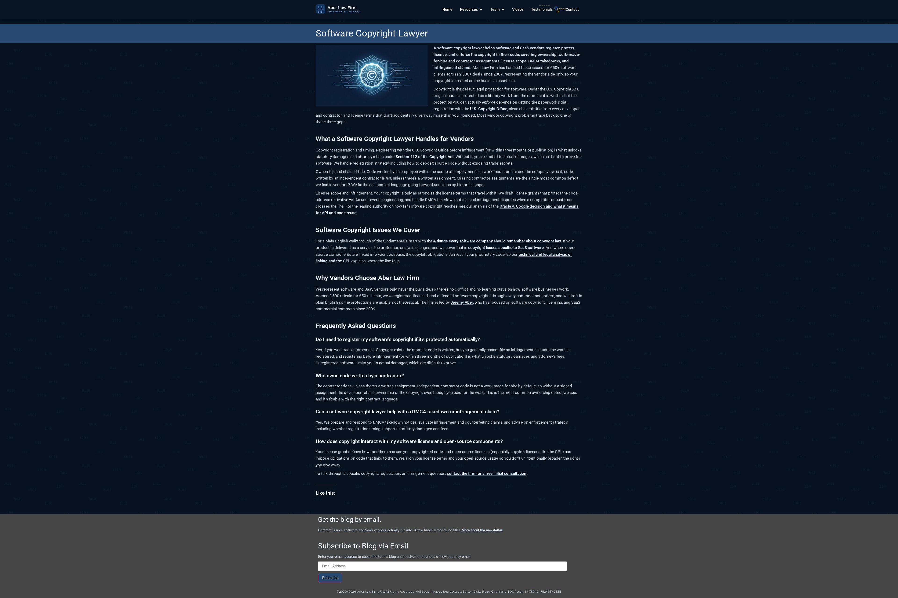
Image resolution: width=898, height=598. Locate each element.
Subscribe (330, 578)
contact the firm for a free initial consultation (486, 473)
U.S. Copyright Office (488, 108)
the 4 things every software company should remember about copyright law (494, 241)
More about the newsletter (482, 530)
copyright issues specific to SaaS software (506, 247)
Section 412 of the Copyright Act (425, 156)
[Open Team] (503, 9)
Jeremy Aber (462, 302)
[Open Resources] (481, 9)
